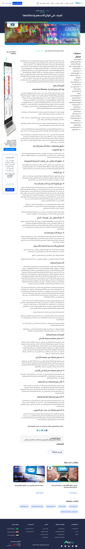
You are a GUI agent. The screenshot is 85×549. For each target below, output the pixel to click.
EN (3, 3)
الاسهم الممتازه (50, 506)
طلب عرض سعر (17, 3)
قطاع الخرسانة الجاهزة (59, 537)
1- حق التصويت (77, 71)
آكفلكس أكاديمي (59, 3)
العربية (7, 3)
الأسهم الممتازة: (76, 100)
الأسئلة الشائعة (44, 531)
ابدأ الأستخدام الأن (10, 149)
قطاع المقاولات (60, 534)
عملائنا (47, 3)
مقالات (47, 10)
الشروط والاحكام (30, 531)
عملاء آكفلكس (75, 528)
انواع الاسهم (62, 506)
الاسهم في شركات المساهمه (69, 511)
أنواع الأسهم (77, 59)
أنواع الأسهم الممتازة (75, 102)
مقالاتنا (52, 3)
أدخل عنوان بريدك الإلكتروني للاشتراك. (10, 175)
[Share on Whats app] (40, 431)
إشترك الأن (10, 189)
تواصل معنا (42, 3)
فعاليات (76, 534)
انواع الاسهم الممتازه (37, 506)
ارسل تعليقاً (57, 452)
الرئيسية (71, 3)
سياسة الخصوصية (29, 528)
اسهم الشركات (73, 506)
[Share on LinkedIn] (42, 431)
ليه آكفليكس (45, 537)
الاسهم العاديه (24, 506)
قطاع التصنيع (61, 528)
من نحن (76, 531)
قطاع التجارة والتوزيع (59, 531)
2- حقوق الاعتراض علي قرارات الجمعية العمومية (75, 75)
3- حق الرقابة (77, 80)
